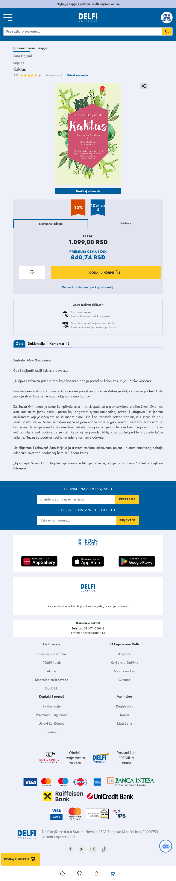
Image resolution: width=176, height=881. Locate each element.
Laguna (18, 62)
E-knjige (41, 48)
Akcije (51, 671)
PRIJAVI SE (127, 520)
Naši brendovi (124, 671)
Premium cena (83, 251)
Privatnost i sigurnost (51, 714)
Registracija (124, 706)
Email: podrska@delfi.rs (88, 633)
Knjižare (124, 654)
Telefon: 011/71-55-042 (88, 628)
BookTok (51, 688)
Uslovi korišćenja (51, 723)
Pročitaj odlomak (88, 191)
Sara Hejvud (22, 55)
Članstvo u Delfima (51, 654)
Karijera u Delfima (124, 662)
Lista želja (124, 723)
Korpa (124, 714)
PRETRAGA (127, 499)
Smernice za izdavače (51, 679)
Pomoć (51, 732)
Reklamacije (51, 706)
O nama (124, 679)
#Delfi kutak (51, 662)
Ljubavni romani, (24, 48)
